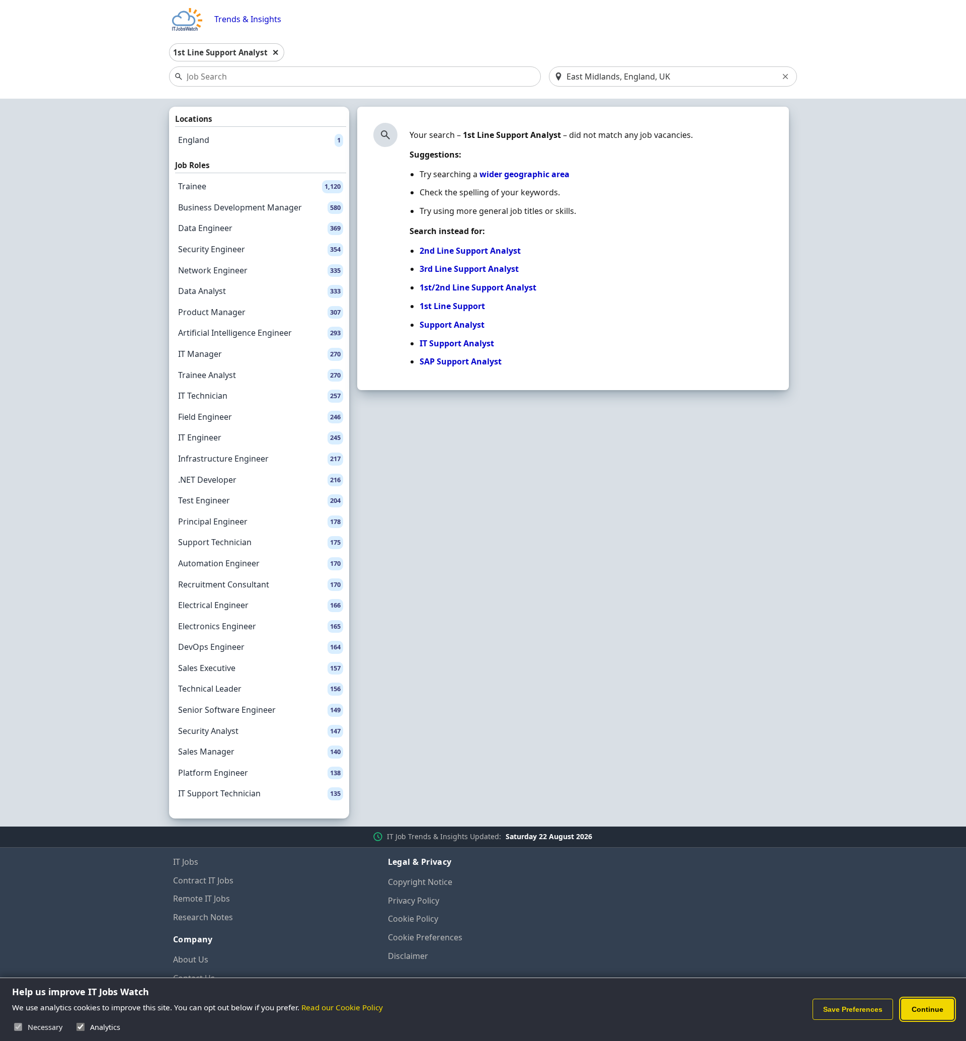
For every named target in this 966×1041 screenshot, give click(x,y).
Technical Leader (259, 688)
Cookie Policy (413, 918)
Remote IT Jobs (201, 898)
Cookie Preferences (425, 937)
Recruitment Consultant (259, 584)
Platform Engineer (259, 772)
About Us (190, 959)
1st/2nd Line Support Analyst (478, 287)
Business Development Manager (259, 207)
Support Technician (259, 542)
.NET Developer (259, 479)
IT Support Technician (259, 793)
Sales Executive (259, 668)
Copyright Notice (420, 881)
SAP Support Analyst (461, 361)
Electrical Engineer (259, 605)
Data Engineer (259, 228)
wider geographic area (524, 174)
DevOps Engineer (259, 646)
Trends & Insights (247, 19)
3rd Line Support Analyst (469, 268)
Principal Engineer (259, 521)
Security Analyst (259, 730)
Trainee (259, 186)
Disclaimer (408, 955)
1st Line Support (452, 306)
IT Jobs (185, 861)
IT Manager (259, 353)
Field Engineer (259, 416)
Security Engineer (259, 249)
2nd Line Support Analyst (470, 250)
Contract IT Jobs (203, 880)
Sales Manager (259, 751)
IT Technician (259, 395)
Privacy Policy (413, 900)
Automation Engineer (259, 563)
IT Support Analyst (457, 343)
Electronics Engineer (259, 626)
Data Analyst (259, 290)
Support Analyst (452, 324)
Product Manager (259, 312)
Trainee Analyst (259, 375)
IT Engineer (259, 437)
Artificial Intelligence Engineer (259, 332)
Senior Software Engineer (259, 709)
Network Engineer (259, 270)
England (259, 139)
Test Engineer (259, 500)
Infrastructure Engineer (259, 458)
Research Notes (203, 917)
